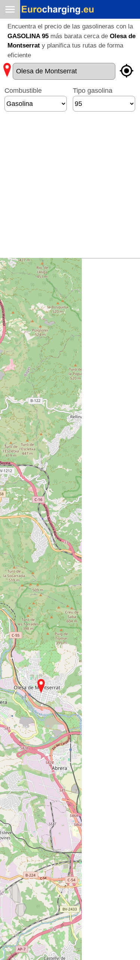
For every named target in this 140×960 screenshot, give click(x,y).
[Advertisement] (70, 188)
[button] (41, 686)
